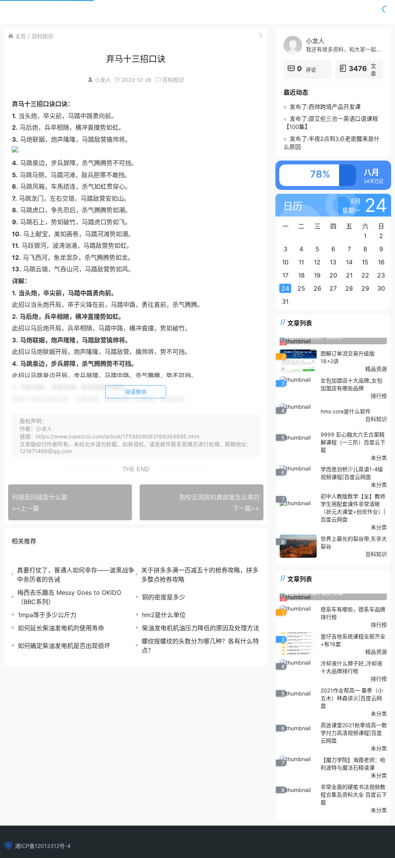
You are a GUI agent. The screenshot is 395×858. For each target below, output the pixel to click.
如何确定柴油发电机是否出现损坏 (64, 646)
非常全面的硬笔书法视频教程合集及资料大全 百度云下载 (354, 795)
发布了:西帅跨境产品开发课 (325, 106)
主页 (20, 36)
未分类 (379, 457)
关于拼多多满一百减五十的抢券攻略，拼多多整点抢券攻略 (199, 574)
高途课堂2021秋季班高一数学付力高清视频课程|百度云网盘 (354, 733)
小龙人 (103, 79)
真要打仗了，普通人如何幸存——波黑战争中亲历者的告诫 (75, 574)
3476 (358, 68)
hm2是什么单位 (164, 615)
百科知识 (42, 36)
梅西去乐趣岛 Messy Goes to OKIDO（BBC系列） (69, 597)
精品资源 (376, 369)
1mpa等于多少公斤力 (47, 615)
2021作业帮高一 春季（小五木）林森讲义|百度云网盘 (352, 698)
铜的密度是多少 (163, 597)
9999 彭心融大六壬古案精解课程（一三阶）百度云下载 (353, 442)
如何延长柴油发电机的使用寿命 (61, 628)
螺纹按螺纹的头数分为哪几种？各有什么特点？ (200, 645)
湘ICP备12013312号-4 (43, 846)
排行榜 (379, 396)
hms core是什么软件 (346, 411)
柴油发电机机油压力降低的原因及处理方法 (200, 628)
